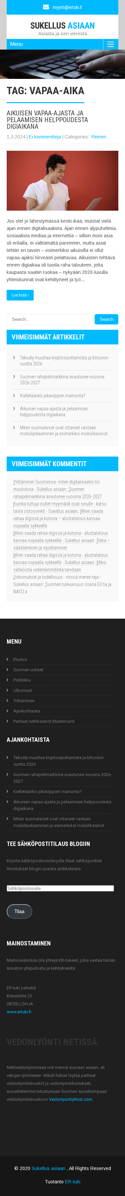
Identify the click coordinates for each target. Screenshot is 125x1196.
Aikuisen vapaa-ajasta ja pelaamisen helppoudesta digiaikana (47, 119)
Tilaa (19, 911)
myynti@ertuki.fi (67, 7)
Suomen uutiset (28, 669)
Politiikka (22, 680)
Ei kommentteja (45, 136)
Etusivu (20, 659)
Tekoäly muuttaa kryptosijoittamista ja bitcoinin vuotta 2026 (64, 360)
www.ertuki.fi (19, 1011)
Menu (16, 44)
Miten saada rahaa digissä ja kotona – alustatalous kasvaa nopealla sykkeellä (58, 518)
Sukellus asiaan (49, 1168)
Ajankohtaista (26, 710)
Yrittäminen (24, 700)
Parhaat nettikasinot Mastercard (43, 721)
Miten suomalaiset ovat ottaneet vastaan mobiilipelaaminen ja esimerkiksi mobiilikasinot (64, 430)
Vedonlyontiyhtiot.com (70, 1099)
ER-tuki (72, 1181)
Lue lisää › (20, 295)
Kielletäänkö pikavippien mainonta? (52, 395)
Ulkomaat (22, 690)
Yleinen (98, 136)
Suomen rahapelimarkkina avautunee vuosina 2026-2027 (62, 379)
